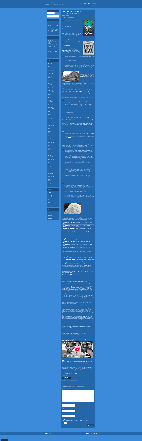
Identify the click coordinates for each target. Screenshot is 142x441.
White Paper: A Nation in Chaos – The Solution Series (52, 54)
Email (63, 408)
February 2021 (50, 67)
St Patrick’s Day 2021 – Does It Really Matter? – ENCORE (53, 30)
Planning (49, 200)
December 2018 (50, 104)
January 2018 (50, 119)
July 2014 (49, 179)
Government (50, 195)
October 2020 (50, 73)
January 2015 (50, 170)
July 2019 (49, 94)
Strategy (49, 203)
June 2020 (49, 79)
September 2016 (51, 142)
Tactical (49, 205)
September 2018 (51, 108)
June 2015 (49, 163)
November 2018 (50, 105)
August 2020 (50, 76)
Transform (76, 380)
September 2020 (51, 74)
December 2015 (50, 155)
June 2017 (49, 129)
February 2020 (50, 84)
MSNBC (63, 360)
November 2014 (50, 173)
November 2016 (50, 139)
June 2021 (49, 64)
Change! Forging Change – (69, 263)
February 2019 (50, 101)
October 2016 (50, 141)
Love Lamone (50, 51)
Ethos (49, 193)
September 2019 (51, 91)
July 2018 (49, 111)
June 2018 (49, 112)
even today (70, 67)
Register (49, 212)
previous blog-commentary (66, 50)
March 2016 (50, 151)
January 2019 (50, 103)
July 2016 (49, 145)
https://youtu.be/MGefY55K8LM (67, 340)
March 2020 (50, 83)
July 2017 (49, 128)
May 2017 (49, 131)
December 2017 (50, 121)
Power (73, 380)
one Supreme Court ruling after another (85, 122)
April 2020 (49, 81)
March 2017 (50, 134)
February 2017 (50, 135)
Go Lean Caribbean (50, 433)
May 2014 (49, 182)
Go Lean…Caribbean (50, 3)
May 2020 (49, 80)
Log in (49, 214)
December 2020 (50, 70)
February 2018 (50, 118)
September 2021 (51, 63)
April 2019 (49, 98)
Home (81, 3)
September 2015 (51, 159)
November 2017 (50, 122)
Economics (50, 192)
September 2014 (51, 176)
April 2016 (49, 149)
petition (66, 276)
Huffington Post (67, 45)
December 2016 (50, 138)
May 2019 (49, 97)
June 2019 (49, 95)
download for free (80, 96)
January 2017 (50, 136)
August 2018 (50, 110)
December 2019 (50, 87)
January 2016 (50, 153)
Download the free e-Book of (70, 274)
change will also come (69, 256)
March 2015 (50, 167)
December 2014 (50, 172)
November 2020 (50, 72)
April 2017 (49, 132)
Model (68, 380)
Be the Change (78, 91)
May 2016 (49, 148)
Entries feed (50, 215)
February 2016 (50, 152)
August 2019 (50, 93)
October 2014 (50, 175)
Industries (49, 198)
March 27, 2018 (68, 13)
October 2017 (50, 124)
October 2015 (50, 158)
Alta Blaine (50, 43)
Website (63, 413)
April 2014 (49, 183)
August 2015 (50, 160)
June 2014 (49, 180)
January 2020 (50, 86)
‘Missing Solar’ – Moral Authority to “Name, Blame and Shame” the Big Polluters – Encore (52, 45)
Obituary (70, 380)
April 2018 (49, 115)
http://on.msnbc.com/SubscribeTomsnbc (76, 363)
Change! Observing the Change (70, 259)
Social (49, 202)
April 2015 (49, 166)
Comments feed (50, 217)
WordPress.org (50, 218)
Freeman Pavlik (50, 40)
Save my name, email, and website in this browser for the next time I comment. (75, 420)
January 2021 (50, 69)
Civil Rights (65, 380)
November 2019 (50, 88)
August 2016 (50, 143)
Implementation (50, 196)
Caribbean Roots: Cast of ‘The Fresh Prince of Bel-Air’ (53, 50)
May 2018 (49, 114)
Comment (64, 388)
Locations (49, 199)
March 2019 (50, 100)
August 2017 (50, 127)
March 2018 (50, 117)
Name (63, 403)
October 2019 (50, 90)
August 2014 (50, 177)
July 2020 (49, 77)
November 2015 (50, 156)
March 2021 (50, 66)
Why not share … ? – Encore (53, 25)
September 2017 (51, 125)
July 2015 (49, 162)
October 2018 (50, 107)
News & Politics (70, 371)
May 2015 (49, 165)
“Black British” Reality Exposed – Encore (51, 32)
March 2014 (50, 184)
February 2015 (50, 169)
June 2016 (49, 146)
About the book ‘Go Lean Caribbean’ (90, 3)
